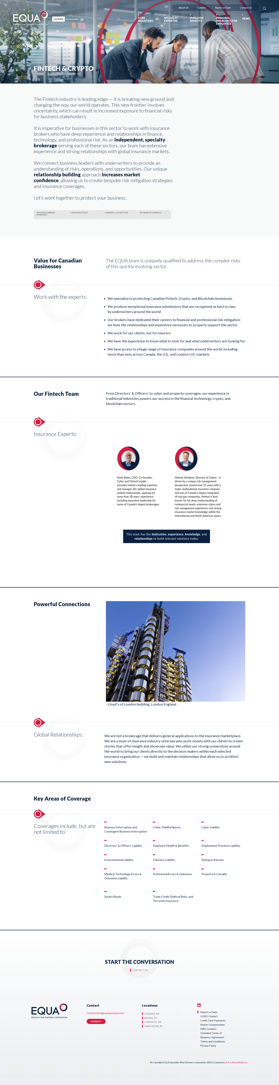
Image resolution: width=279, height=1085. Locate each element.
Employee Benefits (197, 19)
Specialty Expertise (171, 19)
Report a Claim (223, 7)
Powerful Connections (116, 213)
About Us (183, 7)
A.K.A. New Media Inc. (236, 1062)
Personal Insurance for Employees (226, 20)
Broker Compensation (212, 1025)
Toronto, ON (152, 1022)
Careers (201, 7)
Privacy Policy (208, 1046)
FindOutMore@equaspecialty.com (105, 1013)
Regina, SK (150, 1018)
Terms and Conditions (212, 1041)
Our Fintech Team (79, 213)
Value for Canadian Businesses (45, 214)
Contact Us (246, 7)
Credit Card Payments (212, 1020)
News (246, 18)
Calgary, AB (151, 1013)
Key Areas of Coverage (150, 213)
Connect (96, 1021)
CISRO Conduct (209, 1016)
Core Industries (145, 19)
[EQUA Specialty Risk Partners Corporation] (45, 18)
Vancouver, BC (153, 1026)
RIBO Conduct (208, 1029)
